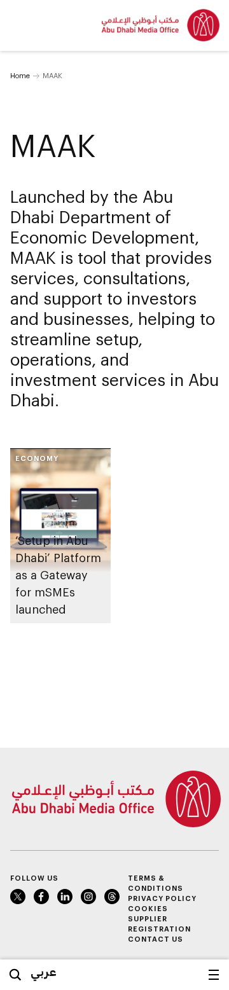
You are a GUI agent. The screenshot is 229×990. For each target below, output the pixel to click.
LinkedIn (65, 896)
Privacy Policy (162, 898)
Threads (112, 896)
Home (20, 75)
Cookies (148, 908)
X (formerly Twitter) (17, 896)
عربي (44, 972)
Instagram (88, 896)
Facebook (41, 896)
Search (15, 974)
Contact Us (155, 939)
